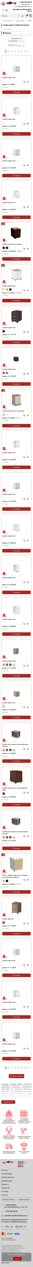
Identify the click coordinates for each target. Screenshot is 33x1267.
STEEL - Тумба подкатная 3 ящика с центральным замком (15, 876)
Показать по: (12, 45)
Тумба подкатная (8, 77)
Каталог (4, 1170)
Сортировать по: (16, 38)
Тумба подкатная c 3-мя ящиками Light (14, 789)
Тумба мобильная (9, 286)
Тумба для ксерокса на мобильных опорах (15, 745)
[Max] (29, 17)
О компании (6, 1173)
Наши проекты (7, 1177)
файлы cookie (21, 1254)
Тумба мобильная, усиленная (13, 411)
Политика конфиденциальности (14, 1220)
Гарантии (5, 1188)
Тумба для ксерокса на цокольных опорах (15, 833)
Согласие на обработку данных (14, 1222)
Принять (17, 1258)
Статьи (4, 1195)
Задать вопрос (24, 1199)
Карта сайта (5, 1263)
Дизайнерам (6, 1181)
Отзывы (4, 1191)
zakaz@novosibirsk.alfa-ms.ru (22, 10)
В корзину (16, 92)
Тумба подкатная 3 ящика (12, 244)
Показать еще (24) (16, 1076)
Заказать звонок (8, 1199)
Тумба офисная (8, 919)
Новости (5, 1184)
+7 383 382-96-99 (25, 2)
